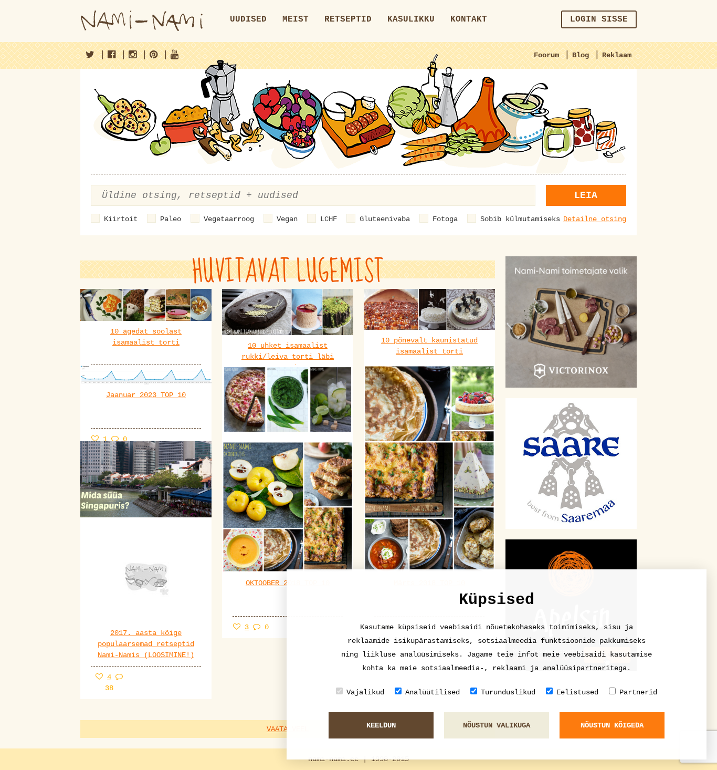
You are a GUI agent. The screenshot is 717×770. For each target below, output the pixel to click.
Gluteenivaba (385, 219)
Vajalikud (365, 692)
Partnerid (638, 692)
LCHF (328, 219)
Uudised (248, 19)
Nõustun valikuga (496, 725)
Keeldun (381, 725)
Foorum (546, 55)
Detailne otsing (594, 219)
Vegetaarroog (229, 219)
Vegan (287, 219)
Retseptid (348, 19)
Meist (295, 19)
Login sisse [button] (599, 19)
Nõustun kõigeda (612, 725)
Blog (580, 55)
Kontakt (468, 19)
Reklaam (616, 55)
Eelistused (577, 692)
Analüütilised (432, 692)
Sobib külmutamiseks (520, 219)
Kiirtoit (121, 219)
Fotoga (445, 219)
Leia (585, 195)
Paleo (170, 219)
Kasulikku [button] (411, 19)
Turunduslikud (508, 692)
